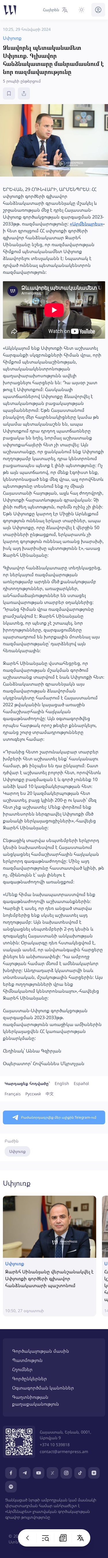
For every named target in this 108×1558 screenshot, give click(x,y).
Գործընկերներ (29, 1378)
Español (81, 1083)
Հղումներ (22, 1369)
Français (13, 1093)
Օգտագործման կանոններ (43, 1388)
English (62, 1083)
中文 (50, 1093)
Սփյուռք (17, 1151)
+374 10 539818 (55, 1444)
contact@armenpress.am (64, 1451)
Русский (33, 1093)
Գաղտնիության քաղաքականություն (35, 1400)
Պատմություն (27, 1360)
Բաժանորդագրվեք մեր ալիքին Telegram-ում (58, 1117)
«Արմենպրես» (86, 224)
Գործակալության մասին (40, 1351)
